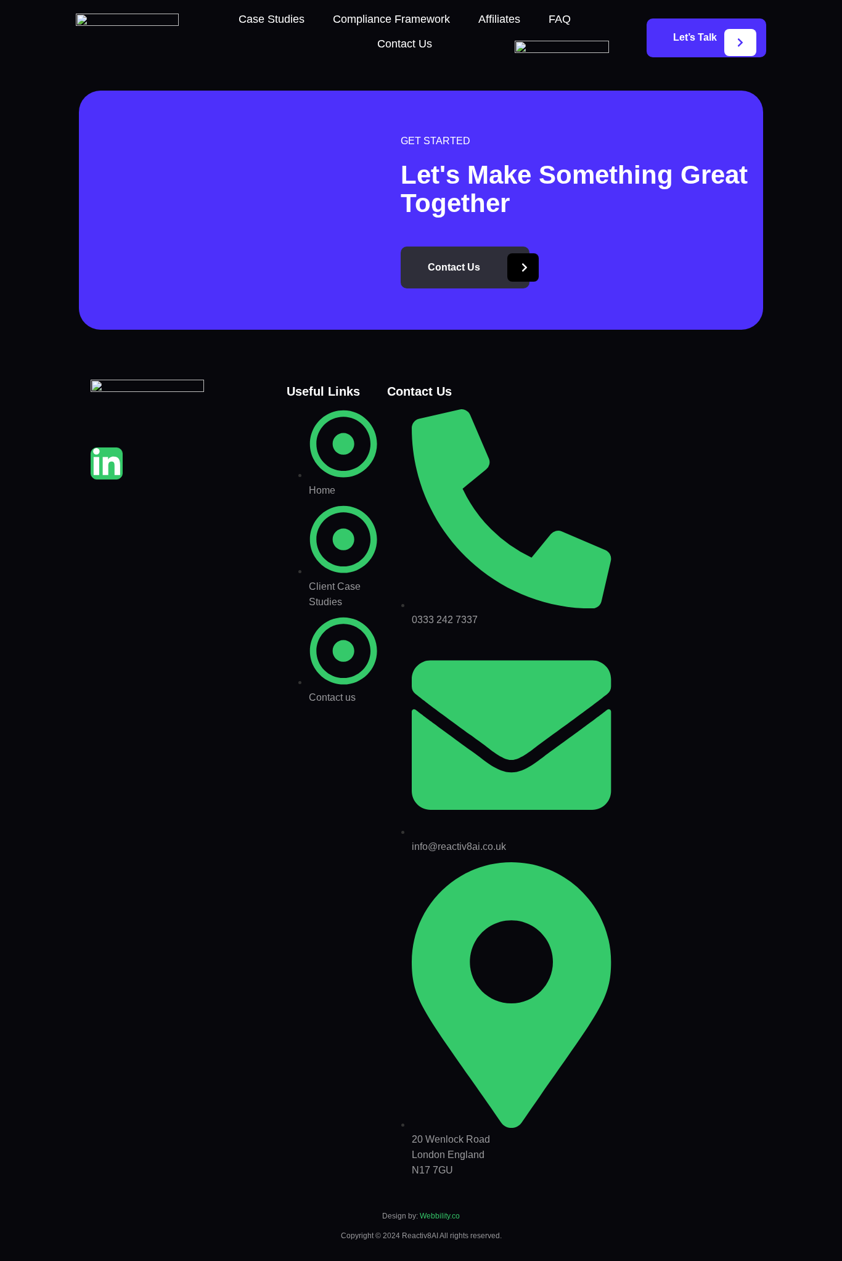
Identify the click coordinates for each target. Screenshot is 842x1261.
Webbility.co (440, 1216)
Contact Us (404, 44)
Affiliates (499, 19)
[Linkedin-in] (107, 463)
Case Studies (272, 19)
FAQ (560, 19)
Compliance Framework (391, 19)
